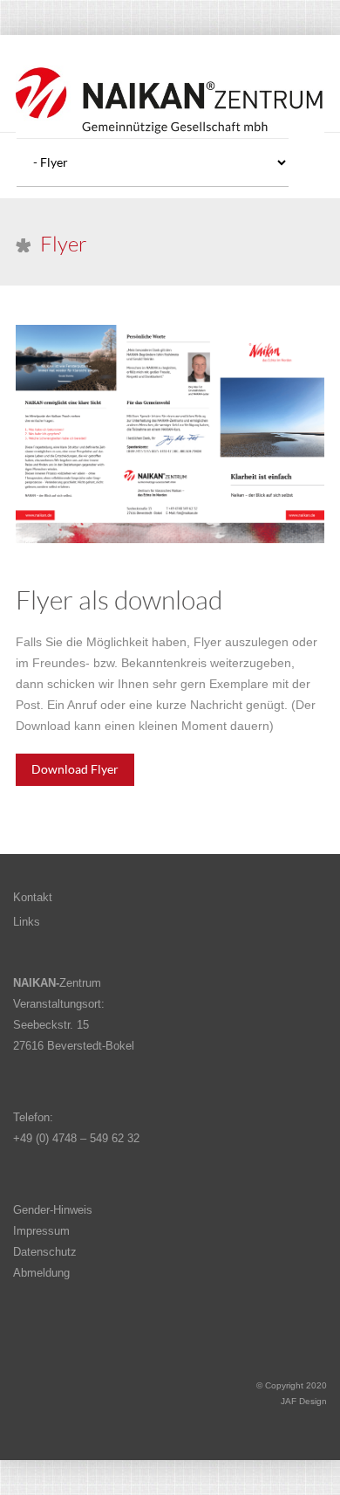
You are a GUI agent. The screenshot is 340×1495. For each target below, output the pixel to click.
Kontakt (32, 897)
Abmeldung (41, 1272)
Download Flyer (75, 768)
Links (26, 921)
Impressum (41, 1230)
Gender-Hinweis (52, 1209)
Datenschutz (45, 1251)
